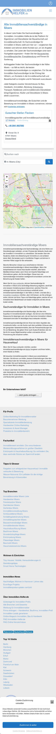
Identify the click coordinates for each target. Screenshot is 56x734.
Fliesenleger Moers (11, 540)
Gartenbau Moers (10, 507)
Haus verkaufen (18, 283)
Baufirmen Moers (10, 531)
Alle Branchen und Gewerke (15, 604)
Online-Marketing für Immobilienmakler (19, 416)
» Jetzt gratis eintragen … (28, 395)
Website (11, 120)
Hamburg (7, 647)
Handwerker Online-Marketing (16, 425)
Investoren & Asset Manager (15, 428)
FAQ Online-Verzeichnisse (14, 622)
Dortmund (7, 661)
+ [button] (7, 176)
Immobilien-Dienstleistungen (39, 372)
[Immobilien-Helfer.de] (16, 11)
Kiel (4, 667)
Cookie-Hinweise (19, 731)
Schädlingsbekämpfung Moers (16, 516)
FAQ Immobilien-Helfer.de (14, 619)
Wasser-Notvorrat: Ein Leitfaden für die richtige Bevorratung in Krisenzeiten (23, 476)
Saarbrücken (8, 673)
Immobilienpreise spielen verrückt (17, 587)
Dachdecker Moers (11, 505)
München (7, 649)
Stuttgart (6, 652)
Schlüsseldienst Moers (13, 513)
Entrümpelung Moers (12, 537)
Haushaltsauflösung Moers (14, 528)
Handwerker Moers (11, 499)
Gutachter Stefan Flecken (19, 112)
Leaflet (23, 227)
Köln (5, 679)
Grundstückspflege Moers (14, 534)
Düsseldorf (8, 676)
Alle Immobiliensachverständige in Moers (25, 26)
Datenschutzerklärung (34, 731)
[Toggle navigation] (50, 3)
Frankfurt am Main (11, 664)
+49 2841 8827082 (16, 125)
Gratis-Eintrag (22, 120)
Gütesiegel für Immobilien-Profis (17, 601)
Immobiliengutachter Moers (14, 519)
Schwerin (7, 670)
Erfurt (5, 655)
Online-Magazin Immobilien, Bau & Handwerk (22, 616)
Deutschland (10, 138)
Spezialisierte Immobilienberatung (17, 422)
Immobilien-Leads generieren (15, 613)
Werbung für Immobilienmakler (16, 607)
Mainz (5, 658)
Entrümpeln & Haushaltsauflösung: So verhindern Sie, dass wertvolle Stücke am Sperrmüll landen (26, 453)
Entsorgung (38, 86)
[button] (52, 701)
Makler (28, 349)
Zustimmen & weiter (28, 724)
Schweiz (29, 632)
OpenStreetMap (39, 227)
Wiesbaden (8, 684)
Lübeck (6, 687)
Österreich (8, 632)
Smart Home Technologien (14, 566)
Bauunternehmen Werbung (14, 419)
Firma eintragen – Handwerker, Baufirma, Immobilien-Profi (28, 610)
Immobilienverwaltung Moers (15, 510)
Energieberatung (29, 56)
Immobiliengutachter (12, 56)
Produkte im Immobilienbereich (16, 431)
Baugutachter (43, 53)
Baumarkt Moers (10, 543)
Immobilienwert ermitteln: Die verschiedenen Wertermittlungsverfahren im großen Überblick (22, 447)
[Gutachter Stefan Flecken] (28, 197)
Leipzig (6, 682)
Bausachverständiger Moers (15, 522)
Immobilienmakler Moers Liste (16, 496)
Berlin (5, 644)
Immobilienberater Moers (13, 525)
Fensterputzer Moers (12, 502)
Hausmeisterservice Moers (14, 546)
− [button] (7, 180)
